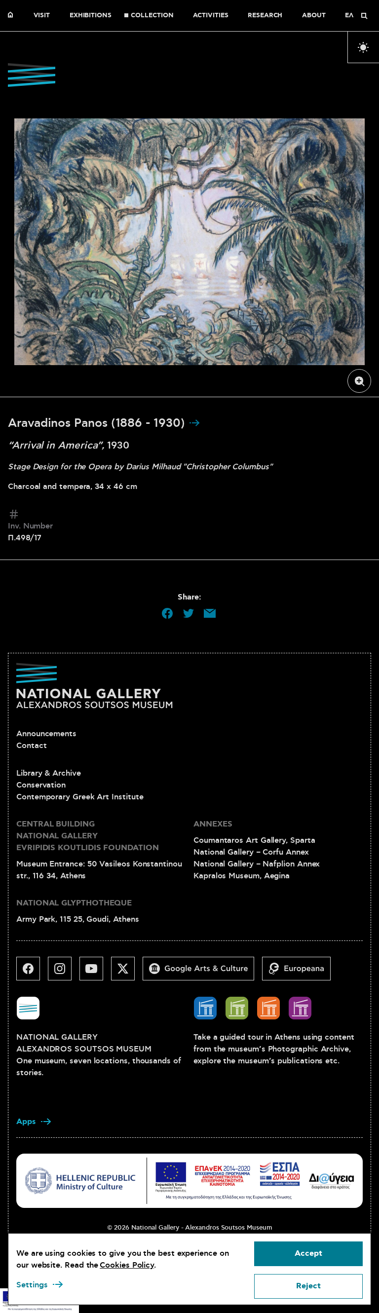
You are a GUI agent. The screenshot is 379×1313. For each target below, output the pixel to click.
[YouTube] (95, 972)
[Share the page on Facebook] (167, 613)
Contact (31, 745)
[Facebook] (32, 972)
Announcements (46, 734)
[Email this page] (210, 613)
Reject (308, 1286)
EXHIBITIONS (91, 16)
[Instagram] (63, 972)
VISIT (42, 16)
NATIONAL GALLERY (13, 16)
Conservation (41, 785)
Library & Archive (48, 773)
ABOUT (314, 16)
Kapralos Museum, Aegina (241, 876)
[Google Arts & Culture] (202, 972)
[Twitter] (127, 972)
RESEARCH (265, 16)
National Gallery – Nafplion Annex (256, 864)
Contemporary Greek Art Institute (79, 797)
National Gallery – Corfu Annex (251, 852)
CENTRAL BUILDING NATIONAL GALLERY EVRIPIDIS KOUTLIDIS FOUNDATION (87, 836)
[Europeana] (300, 972)
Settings (32, 1285)
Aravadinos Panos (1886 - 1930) (98, 423)
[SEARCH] (364, 16)
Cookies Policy (127, 1265)
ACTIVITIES (210, 16)
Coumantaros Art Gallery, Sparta (254, 840)
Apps (26, 1122)
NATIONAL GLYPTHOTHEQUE (74, 903)
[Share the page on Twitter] (188, 613)
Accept (308, 1253)
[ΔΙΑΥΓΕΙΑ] (331, 1180)
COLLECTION (152, 16)
